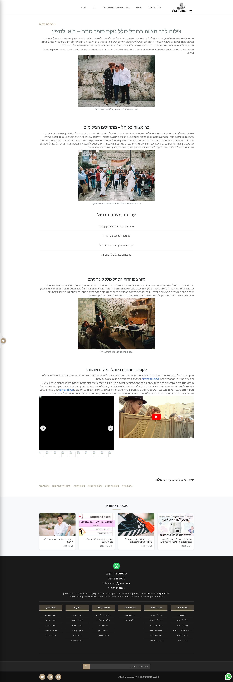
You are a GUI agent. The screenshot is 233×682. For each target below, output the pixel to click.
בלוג (95, 7)
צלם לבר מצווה (156, 615)
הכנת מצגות (77, 625)
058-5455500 (116, 578)
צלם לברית (182, 615)
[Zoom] (77, 423)
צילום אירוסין (103, 630)
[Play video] (156, 417)
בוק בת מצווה (77, 620)
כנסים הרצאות (51, 630)
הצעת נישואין (103, 635)
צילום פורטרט (50, 615)
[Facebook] (58, 677)
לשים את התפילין (150, 379)
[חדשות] (3, 341)
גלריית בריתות (182, 635)
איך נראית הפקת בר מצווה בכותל (116, 245)
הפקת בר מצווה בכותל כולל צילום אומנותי (58, 540)
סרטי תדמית (51, 625)
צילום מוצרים (50, 620)
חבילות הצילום (156, 635)
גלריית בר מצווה (156, 630)
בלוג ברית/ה (182, 640)
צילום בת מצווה (95, 485)
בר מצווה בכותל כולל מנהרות (116, 254)
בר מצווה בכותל (156, 625)
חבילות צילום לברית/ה (182, 630)
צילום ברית (127, 485)
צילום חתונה (79, 485)
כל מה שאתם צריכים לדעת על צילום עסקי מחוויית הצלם (138, 540)
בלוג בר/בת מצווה (156, 640)
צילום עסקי (44, 485)
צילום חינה (103, 625)
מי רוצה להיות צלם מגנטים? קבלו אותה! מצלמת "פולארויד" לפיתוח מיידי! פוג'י (177, 540)
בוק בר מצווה (77, 615)
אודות (83, 7)
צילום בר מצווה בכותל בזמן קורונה (116, 226)
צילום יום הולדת (103, 620)
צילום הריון (77, 635)
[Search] (86, 666)
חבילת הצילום (66, 389)
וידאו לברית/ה (182, 625)
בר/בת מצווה (46, 24)
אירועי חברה (51, 635)
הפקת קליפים (77, 630)
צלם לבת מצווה (156, 620)
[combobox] (120, 666)
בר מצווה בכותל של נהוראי (116, 235)
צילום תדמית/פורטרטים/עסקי (116, 7)
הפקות (139, 7)
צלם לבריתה (182, 620)
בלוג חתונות (129, 620)
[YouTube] (42, 677)
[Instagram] (50, 677)
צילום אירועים (155, 7)
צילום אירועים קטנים (61, 485)
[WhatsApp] (116, 566)
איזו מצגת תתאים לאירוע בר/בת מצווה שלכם (98, 540)
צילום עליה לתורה (103, 615)
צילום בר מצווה (112, 485)
